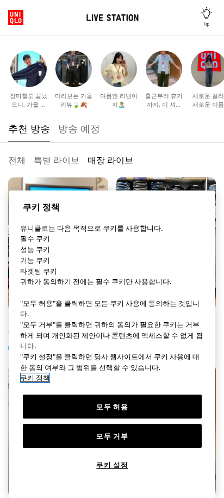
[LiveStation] (112, 17)
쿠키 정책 (35, 378)
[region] (112, 344)
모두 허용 (112, 406)
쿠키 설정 (112, 465)
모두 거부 (112, 436)
